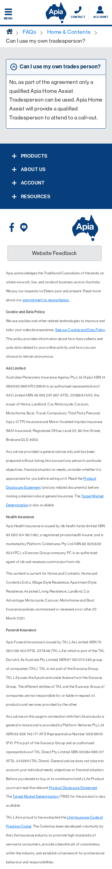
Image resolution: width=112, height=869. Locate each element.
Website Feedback (54, 253)
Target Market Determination (36, 796)
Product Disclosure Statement (73, 788)
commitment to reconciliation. (46, 300)
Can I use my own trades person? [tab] (60, 66)
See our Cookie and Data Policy (80, 330)
